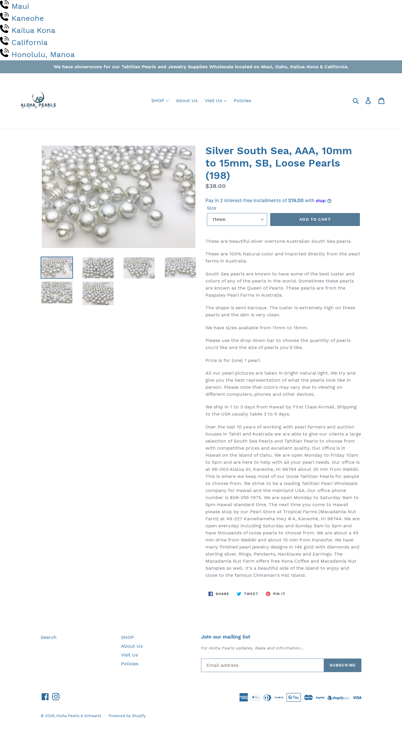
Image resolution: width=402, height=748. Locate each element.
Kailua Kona (33, 30)
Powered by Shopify (127, 716)
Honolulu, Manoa (43, 54)
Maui (20, 6)
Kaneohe (27, 18)
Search (49, 637)
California (29, 42)
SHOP (158, 100)
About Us (186, 100)
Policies (242, 100)
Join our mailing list (225, 637)
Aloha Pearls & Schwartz (78, 716)
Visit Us (214, 100)
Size (211, 208)
